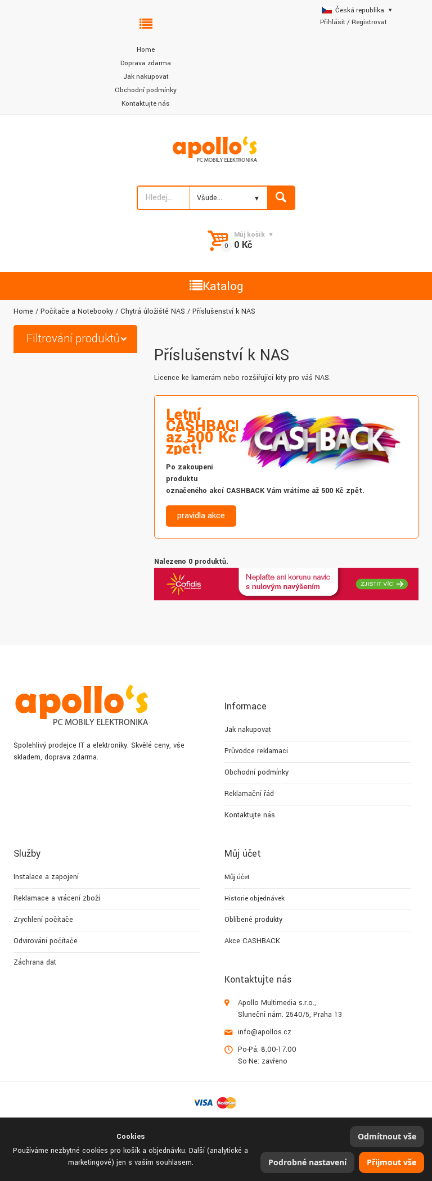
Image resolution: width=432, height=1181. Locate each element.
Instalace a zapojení (46, 877)
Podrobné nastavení (307, 1162)
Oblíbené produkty (253, 920)
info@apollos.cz (264, 1032)
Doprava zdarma (145, 63)
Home (146, 50)
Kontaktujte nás (146, 103)
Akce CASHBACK (252, 941)
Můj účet (237, 877)
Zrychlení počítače (43, 920)
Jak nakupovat (146, 77)
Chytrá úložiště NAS (152, 311)
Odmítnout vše (387, 1136)
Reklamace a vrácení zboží (57, 898)
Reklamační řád (249, 794)
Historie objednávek (254, 898)
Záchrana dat (35, 962)
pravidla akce (201, 516)
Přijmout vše (391, 1162)
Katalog (222, 286)
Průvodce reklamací (256, 751)
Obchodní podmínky (146, 90)
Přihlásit (332, 22)
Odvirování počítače (46, 941)
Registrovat (369, 22)
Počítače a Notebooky (76, 311)
